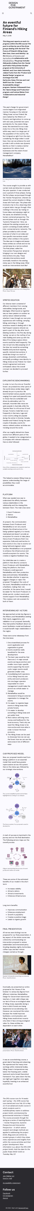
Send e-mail (7, 1178)
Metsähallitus (8, 61)
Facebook (6, 1193)
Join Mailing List (8, 1176)
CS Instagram (8, 1196)
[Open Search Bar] (31, 13)
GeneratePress (23, 1208)
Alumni (5, 1198)
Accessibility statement (11, 1183)
